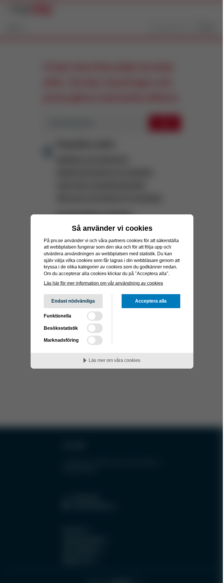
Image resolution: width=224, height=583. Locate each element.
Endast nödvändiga (73, 300)
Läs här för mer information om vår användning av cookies (103, 283)
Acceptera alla (151, 300)
